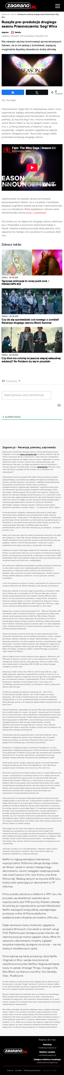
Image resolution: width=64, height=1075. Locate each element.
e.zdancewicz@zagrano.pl (47, 1062)
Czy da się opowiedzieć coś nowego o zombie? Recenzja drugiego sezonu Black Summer (30, 321)
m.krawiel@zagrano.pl (47, 1055)
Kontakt (18, 1070)
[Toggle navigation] (57, 5)
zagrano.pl (5, 14)
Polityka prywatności (32, 1070)
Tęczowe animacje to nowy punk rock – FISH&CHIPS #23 (25, 283)
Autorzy (10, 1070)
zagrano (5, 32)
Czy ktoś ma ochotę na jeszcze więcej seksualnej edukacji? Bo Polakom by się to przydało (31, 360)
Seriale (13, 14)
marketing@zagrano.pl (47, 1048)
